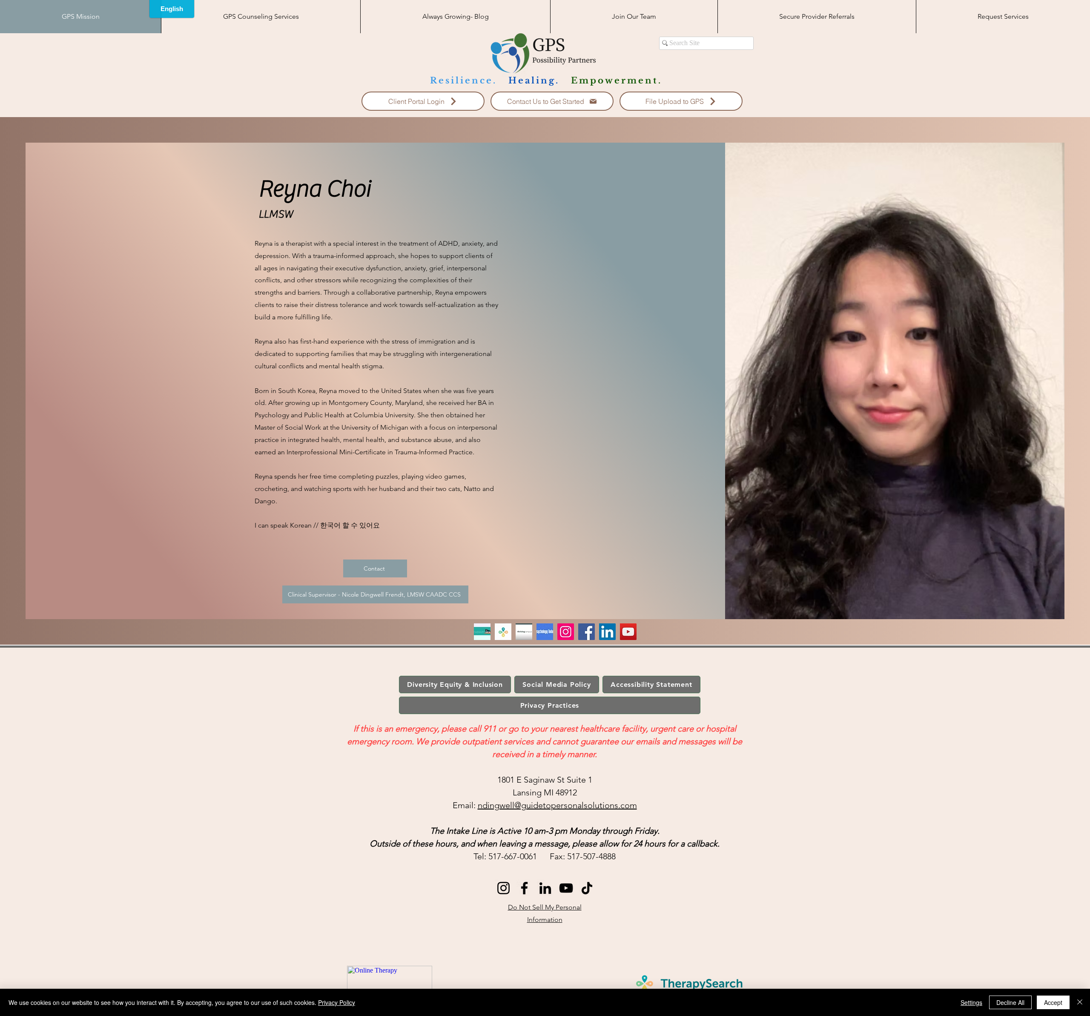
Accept (1053, 1002)
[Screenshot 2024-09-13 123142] (503, 631)
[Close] (1080, 1002)
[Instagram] (565, 631)
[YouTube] (628, 631)
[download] (524, 631)
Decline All (1010, 1002)
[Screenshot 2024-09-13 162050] (482, 631)
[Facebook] (586, 631)
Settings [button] (971, 1002)
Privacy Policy (336, 1002)
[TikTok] (587, 888)
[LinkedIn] (607, 631)
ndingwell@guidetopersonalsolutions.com (557, 805)
